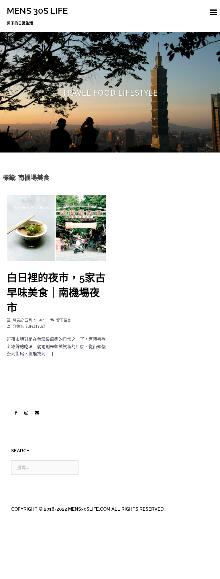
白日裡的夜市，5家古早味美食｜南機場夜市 (56, 293)
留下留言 (63, 320)
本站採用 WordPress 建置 (30, 569)
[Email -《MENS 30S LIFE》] (36, 412)
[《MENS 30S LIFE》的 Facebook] (15, 412)
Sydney (130, 569)
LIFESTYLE (35, 326)
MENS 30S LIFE (37, 11)
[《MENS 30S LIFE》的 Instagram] (26, 412)
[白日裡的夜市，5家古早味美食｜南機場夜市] (56, 227)
